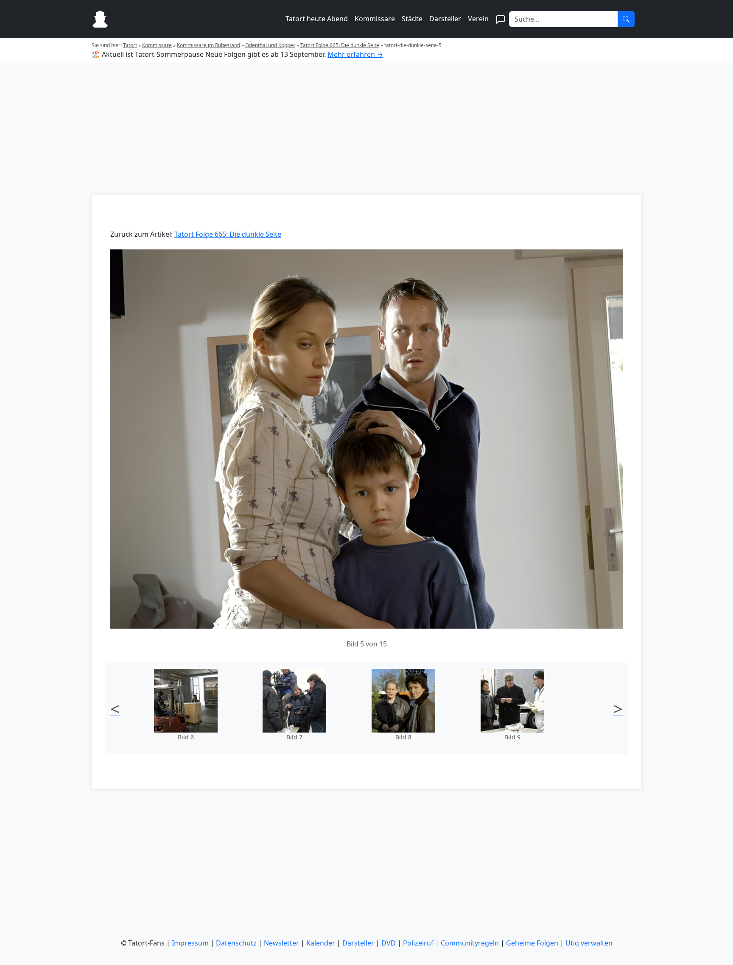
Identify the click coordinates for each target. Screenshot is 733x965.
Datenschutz (236, 943)
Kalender (320, 943)
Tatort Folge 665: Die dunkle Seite (339, 45)
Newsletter (281, 943)
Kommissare (375, 18)
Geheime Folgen (532, 943)
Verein (478, 18)
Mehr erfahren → (355, 54)
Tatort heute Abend (316, 18)
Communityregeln (470, 943)
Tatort (130, 45)
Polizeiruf (418, 943)
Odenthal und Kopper (270, 45)
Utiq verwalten (589, 943)
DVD (388, 943)
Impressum (190, 943)
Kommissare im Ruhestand (208, 45)
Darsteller (445, 18)
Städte (412, 18)
